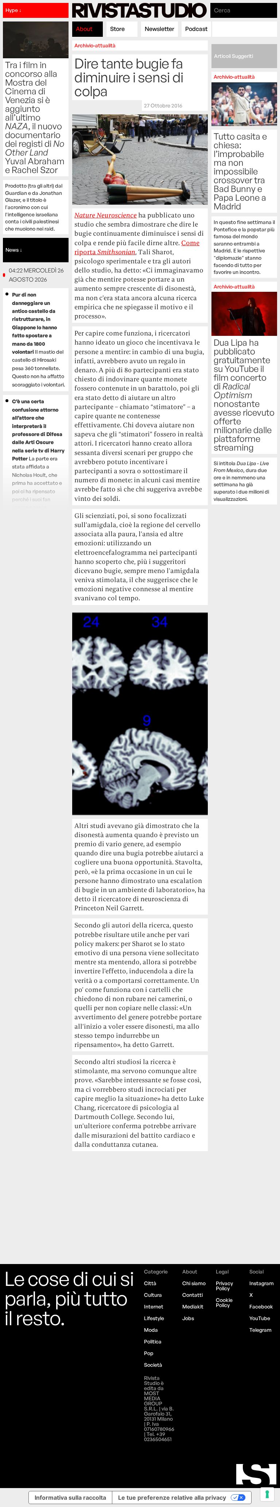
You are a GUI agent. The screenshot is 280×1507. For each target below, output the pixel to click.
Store (117, 28)
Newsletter (159, 28)
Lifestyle (154, 1318)
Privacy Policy (224, 1285)
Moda (151, 1330)
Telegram (260, 1330)
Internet (153, 1306)
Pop (148, 1353)
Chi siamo (194, 1283)
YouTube (259, 1318)
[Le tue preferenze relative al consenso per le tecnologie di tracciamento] (267, 1494)
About (84, 28)
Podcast (196, 28)
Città (150, 1283)
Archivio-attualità (95, 45)
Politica (153, 1341)
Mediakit (192, 1306)
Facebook (261, 1306)
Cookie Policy (224, 1302)
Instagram (261, 1283)
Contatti (192, 1295)
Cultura (153, 1295)
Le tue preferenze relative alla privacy (172, 1497)
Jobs (188, 1318)
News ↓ (13, 250)
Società (153, 1365)
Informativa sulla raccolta (70, 1497)
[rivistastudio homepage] (139, 10)
